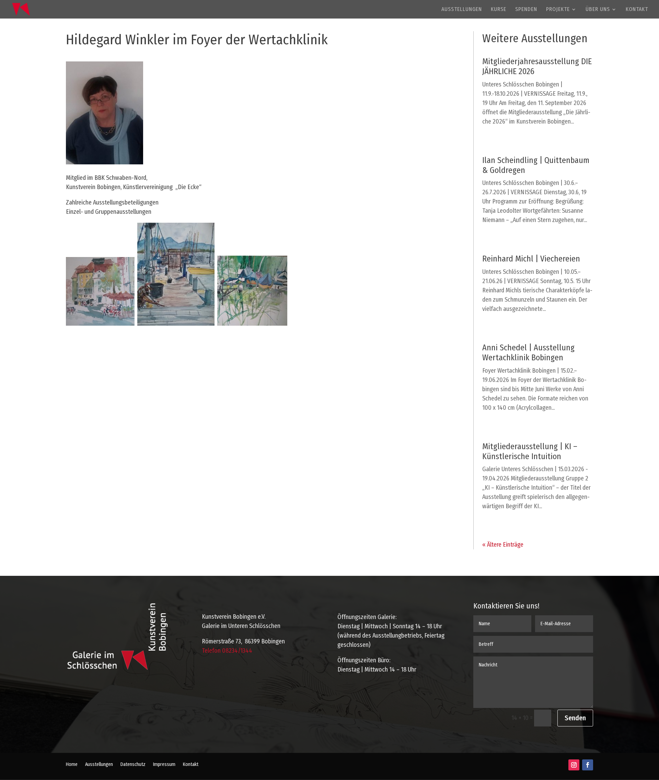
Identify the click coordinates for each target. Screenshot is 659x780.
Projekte (558, 9)
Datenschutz (133, 764)
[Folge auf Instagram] (573, 764)
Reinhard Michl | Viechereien (531, 259)
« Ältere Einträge (502, 544)
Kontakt (637, 9)
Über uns (598, 9)
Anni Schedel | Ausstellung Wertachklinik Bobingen (528, 352)
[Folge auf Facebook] (587, 764)
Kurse (498, 9)
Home (72, 764)
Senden (575, 718)
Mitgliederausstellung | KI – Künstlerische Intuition (529, 451)
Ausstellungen (461, 9)
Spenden (526, 9)
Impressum (164, 764)
